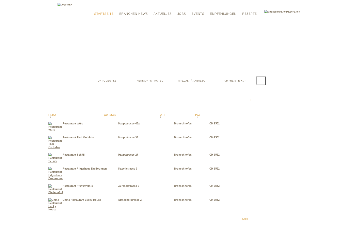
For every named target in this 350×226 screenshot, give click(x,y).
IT (261, 2)
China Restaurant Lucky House (82, 199)
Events (197, 13)
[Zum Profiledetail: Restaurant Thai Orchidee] (55, 147)
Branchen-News (133, 13)
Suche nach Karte (160, 2)
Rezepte (249, 13)
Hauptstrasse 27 (128, 154)
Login (92, 2)
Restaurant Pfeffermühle (78, 185)
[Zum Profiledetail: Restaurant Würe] (55, 130)
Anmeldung (95, 8)
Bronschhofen (183, 123)
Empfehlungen (223, 13)
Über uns (180, 8)
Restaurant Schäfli (74, 154)
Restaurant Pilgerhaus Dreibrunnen (85, 168)
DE (252, 2)
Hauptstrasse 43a (129, 123)
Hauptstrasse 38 (128, 137)
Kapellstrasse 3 (127, 168)
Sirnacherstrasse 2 (130, 199)
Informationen (184, 2)
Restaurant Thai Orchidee (78, 137)
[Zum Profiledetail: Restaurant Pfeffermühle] (55, 192)
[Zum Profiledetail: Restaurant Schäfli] (55, 161)
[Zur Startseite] (65, 4)
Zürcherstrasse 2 (128, 185)
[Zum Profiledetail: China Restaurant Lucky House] (55, 209)
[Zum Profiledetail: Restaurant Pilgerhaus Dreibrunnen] (55, 178)
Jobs (181, 13)
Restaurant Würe (73, 123)
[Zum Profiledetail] (256, 129)
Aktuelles (163, 13)
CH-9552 (214, 123)
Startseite (104, 13)
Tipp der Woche (117, 2)
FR (257, 2)
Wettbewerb (137, 2)
